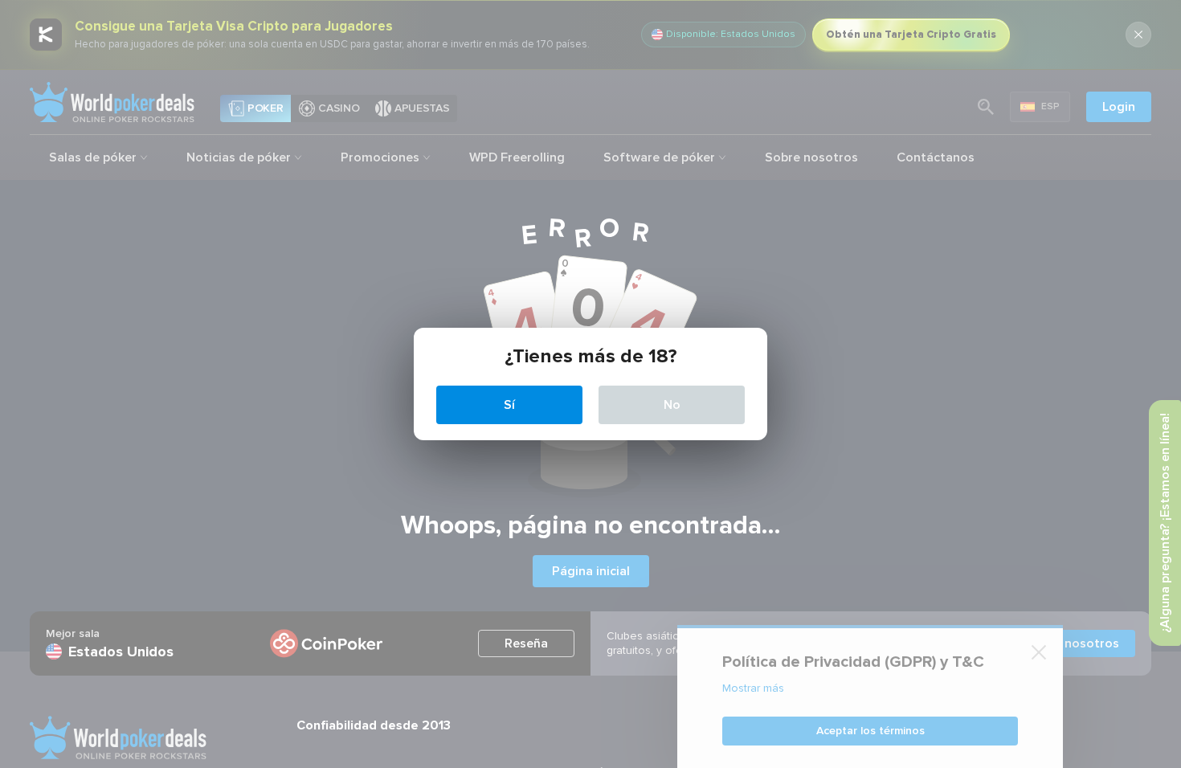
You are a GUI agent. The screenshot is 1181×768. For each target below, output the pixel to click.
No (672, 405)
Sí (509, 405)
